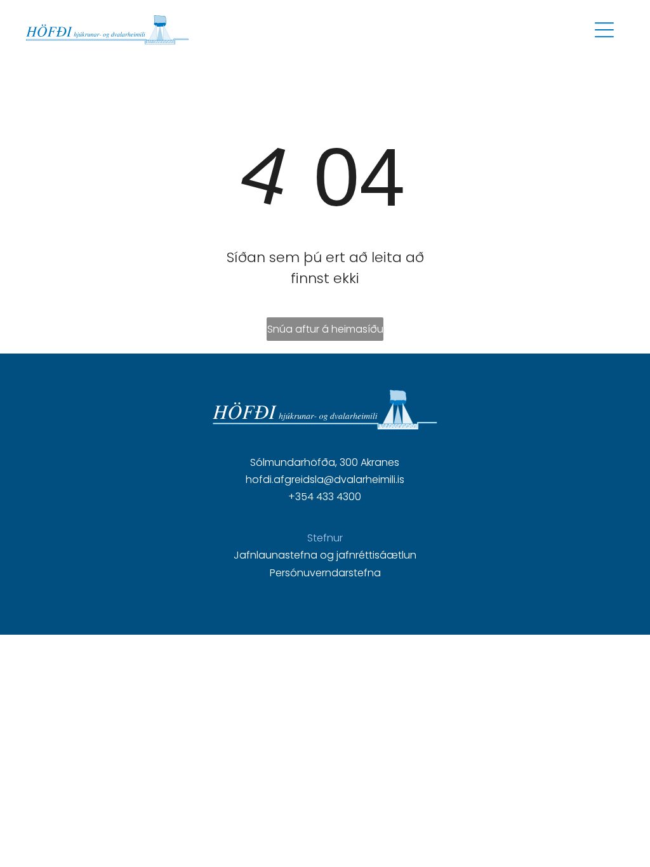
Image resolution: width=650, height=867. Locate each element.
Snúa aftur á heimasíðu (325, 329)
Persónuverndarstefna (325, 573)
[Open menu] (604, 29)
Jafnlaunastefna (275, 555)
